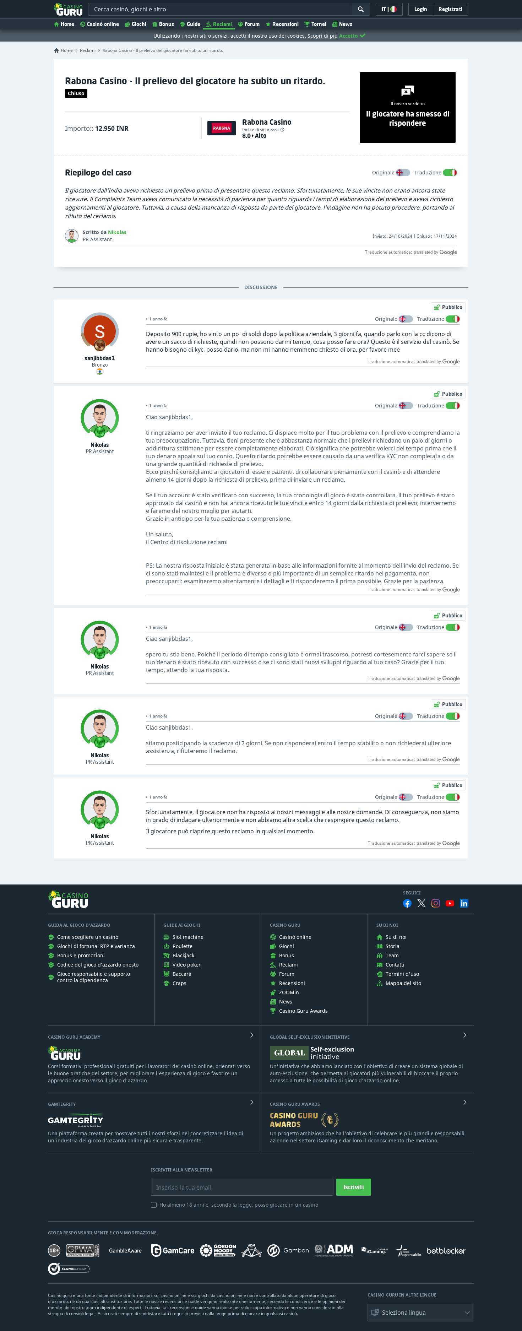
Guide (193, 24)
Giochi (139, 24)
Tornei (318, 24)
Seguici (412, 893)
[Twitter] (421, 903)
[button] (421, 1312)
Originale (383, 172)
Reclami (222, 24)
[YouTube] (450, 903)
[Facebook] (407, 903)
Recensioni (285, 24)
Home (67, 24)
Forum (252, 24)
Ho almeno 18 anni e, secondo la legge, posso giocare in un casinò (238, 1204)
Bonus (166, 24)
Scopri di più (323, 35)
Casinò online (103, 24)
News (345, 24)
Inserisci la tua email (178, 1182)
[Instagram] (435, 903)
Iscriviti (353, 1187)
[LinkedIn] (464, 903)
